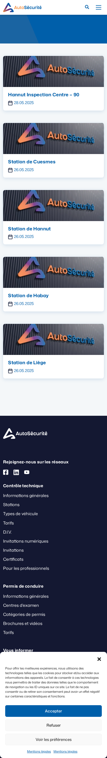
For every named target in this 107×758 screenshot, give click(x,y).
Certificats (13, 559)
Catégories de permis (24, 614)
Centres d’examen (21, 605)
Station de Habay (28, 295)
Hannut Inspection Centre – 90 (43, 94)
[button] (99, 658)
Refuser (53, 725)
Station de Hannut (29, 228)
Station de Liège (27, 362)
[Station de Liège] (53, 339)
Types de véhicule (20, 513)
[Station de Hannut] (53, 205)
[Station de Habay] (53, 272)
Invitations (13, 550)
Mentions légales (39, 751)
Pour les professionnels (26, 568)
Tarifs (8, 523)
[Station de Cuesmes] (53, 138)
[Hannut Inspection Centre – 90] (53, 71)
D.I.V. (7, 532)
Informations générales (26, 495)
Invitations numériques (25, 541)
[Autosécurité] (22, 7)
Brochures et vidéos (22, 623)
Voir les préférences (54, 739)
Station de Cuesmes (32, 161)
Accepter (53, 711)
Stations (11, 504)
